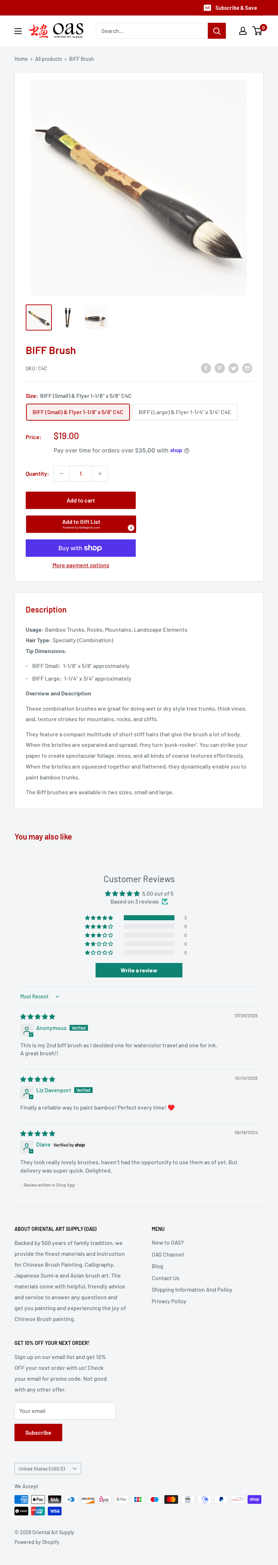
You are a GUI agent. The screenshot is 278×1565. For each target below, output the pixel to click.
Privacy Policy (169, 1300)
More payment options (80, 564)
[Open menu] (18, 31)
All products (48, 59)
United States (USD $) (41, 1468)
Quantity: (37, 473)
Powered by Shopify (36, 1542)
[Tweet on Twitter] (233, 367)
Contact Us (166, 1277)
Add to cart (81, 500)
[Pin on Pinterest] (220, 367)
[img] (37, 1016)
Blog (157, 1265)
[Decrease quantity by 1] (61, 473)
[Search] (217, 31)
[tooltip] (131, 528)
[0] (257, 30)
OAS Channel (168, 1254)
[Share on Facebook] (206, 367)
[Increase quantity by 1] (100, 473)
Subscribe (38, 1432)
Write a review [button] (139, 970)
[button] (81, 524)
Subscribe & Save (236, 7)
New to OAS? (168, 1242)
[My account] (243, 31)
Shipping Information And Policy (192, 1289)
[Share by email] (247, 367)
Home (21, 59)
